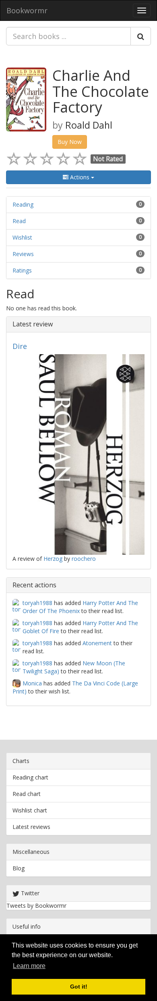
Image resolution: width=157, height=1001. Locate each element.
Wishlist (22, 237)
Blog (18, 868)
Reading (22, 204)
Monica (32, 683)
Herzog (52, 558)
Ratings (22, 270)
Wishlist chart (29, 810)
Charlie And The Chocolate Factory (100, 91)
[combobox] (68, 36)
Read (19, 221)
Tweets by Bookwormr (36, 905)
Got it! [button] (78, 986)
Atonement (97, 643)
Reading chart (30, 777)
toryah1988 (37, 603)
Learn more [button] (29, 965)
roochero (84, 558)
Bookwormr (27, 10)
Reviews (23, 254)
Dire (19, 346)
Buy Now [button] (70, 142)
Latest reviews (31, 827)
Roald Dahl (88, 125)
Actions (79, 177)
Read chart (26, 794)
